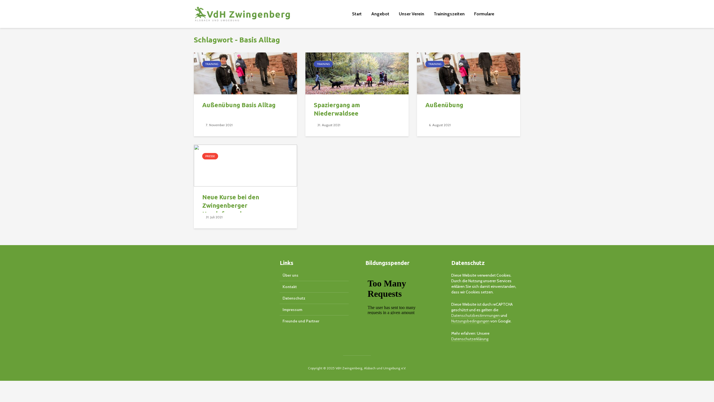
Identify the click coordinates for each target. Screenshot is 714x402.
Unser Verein (411, 13)
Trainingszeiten (449, 13)
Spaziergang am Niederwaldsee (337, 109)
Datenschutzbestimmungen (476, 315)
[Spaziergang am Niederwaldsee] (357, 73)
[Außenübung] (468, 73)
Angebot (380, 13)
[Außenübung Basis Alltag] (245, 73)
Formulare (484, 13)
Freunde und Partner (301, 321)
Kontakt (290, 286)
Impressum (292, 309)
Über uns (290, 275)
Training (211, 64)
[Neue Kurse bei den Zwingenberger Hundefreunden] (245, 165)
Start (357, 13)
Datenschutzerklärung (469, 338)
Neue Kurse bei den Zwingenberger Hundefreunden (230, 205)
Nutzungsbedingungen (470, 321)
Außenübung (444, 104)
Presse (210, 156)
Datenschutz (294, 298)
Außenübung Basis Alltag (239, 104)
